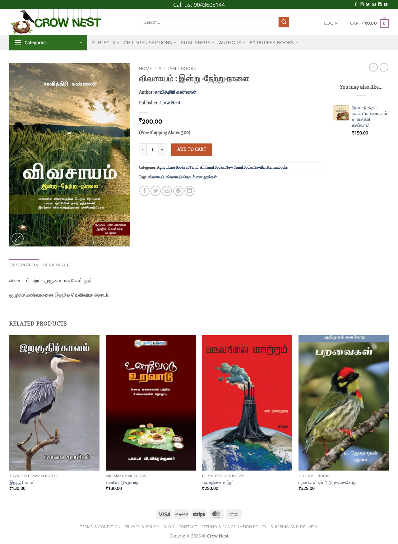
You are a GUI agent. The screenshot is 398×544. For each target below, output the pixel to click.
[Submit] (284, 22)
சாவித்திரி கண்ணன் (176, 92)
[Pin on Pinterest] (178, 191)
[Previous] (9, 419)
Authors (230, 42)
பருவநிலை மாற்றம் (218, 482)
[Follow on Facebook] (356, 4)
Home (145, 68)
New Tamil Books (239, 167)
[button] (331, 23)
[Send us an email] (374, 4)
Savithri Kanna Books (271, 167)
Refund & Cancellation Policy (234, 526)
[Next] (388, 419)
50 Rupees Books (272, 42)
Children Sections (148, 42)
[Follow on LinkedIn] (380, 4)
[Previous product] (384, 67)
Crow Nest (170, 103)
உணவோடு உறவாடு (122, 482)
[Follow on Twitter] (368, 4)
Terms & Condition (100, 526)
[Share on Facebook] (144, 191)
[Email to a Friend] (167, 191)
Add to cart (191, 149)
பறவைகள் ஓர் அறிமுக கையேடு (327, 482)
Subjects (103, 42)
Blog (169, 526)
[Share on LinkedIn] (189, 191)
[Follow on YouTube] (385, 4)
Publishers (195, 42)
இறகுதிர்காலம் (22, 482)
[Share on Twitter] (155, 191)
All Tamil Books (177, 68)
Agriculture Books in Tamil (177, 167)
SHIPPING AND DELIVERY (294, 526)
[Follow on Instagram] (362, 4)
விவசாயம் (156, 177)
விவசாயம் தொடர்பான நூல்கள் (191, 177)
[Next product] (373, 67)
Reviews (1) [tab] (55, 265)
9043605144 (209, 4)
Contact (187, 526)
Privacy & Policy (142, 526)
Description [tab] (24, 265)
